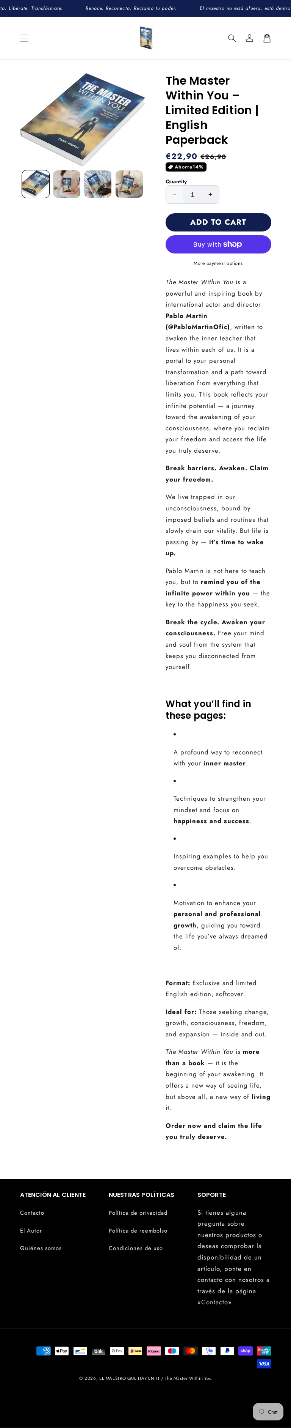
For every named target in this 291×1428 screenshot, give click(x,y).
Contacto (32, 1213)
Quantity (176, 181)
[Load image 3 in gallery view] (97, 184)
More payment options (218, 263)
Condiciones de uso (136, 1248)
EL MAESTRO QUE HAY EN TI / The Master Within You (155, 1378)
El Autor (31, 1230)
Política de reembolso (138, 1230)
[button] (24, 38)
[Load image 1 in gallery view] (35, 184)
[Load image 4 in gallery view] (129, 184)
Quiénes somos (41, 1248)
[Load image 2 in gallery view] (66, 184)
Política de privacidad (138, 1213)
